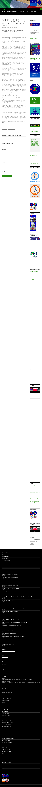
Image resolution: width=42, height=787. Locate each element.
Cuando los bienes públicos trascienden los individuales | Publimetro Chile (12, 31)
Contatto (3, 753)
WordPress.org (4, 669)
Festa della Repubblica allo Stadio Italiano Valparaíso (35, 493)
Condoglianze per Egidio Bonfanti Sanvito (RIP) (9, 600)
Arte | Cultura (4, 18)
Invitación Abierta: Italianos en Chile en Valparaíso (34, 495)
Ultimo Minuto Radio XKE (35, 269)
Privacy (3, 758)
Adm (8, 27)
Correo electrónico (5, 166)
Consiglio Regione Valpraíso (6, 715)
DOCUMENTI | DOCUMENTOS (7, 751)
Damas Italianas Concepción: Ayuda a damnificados (10, 611)
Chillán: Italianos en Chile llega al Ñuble (8, 644)
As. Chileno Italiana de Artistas (6, 718)
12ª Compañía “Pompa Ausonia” (7, 724)
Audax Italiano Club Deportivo (6, 731)
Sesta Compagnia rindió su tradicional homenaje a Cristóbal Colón (12, 619)
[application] (35, 390)
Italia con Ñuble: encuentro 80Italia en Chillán (9, 633)
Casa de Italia (5, 129)
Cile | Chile (8, 18)
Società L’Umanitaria (5, 709)
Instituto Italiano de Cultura (6, 700)
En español (12, 18)
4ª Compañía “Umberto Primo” (6, 726)
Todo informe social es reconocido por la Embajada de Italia (35, 157)
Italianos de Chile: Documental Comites (8, 738)
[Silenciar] (38, 392)
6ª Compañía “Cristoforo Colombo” (7, 722)
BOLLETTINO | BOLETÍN (6, 749)
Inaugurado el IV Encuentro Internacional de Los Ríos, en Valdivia (12, 625)
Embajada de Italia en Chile (6, 694)
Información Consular (5, 552)
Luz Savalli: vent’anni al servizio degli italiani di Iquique (10, 588)
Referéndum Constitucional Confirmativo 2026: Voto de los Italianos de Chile (14, 614)
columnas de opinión (11, 129)
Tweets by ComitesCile (33, 485)
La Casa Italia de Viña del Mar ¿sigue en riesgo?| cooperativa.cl (11, 135)
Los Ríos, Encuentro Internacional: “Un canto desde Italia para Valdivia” (13, 636)
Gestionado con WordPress (5, 785)
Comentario (4, 149)
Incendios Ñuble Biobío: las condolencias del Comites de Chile (11, 616)
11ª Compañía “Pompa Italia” (6, 720)
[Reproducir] (30, 392)
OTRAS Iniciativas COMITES (6, 558)
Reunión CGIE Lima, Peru (34, 279)
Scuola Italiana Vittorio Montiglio (7, 704)
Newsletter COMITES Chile (35, 539)
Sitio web (3, 171)
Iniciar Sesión (4, 664)
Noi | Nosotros (4, 760)
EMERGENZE (3, 554)
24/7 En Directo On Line (33, 247)
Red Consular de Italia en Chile (7, 698)
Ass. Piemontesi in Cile (5, 728)
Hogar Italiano (4, 707)
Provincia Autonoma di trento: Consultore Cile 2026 (10, 603)
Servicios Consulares (5, 696)
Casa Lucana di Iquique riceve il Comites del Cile (34, 502)
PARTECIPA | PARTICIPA (22, 11)
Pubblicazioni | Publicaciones (31, 11)
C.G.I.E (3, 764)
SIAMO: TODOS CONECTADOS (6, 556)
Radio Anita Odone (5, 711)
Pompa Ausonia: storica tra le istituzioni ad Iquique (35, 505)
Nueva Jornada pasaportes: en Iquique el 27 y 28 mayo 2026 (11, 591)
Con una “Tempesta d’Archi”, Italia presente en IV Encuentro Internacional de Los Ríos (15, 622)
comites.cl (4, 9)
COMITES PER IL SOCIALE (6, 560)
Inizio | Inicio (3, 11)
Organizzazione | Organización (6, 762)
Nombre (3, 162)
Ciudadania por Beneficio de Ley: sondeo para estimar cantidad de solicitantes (14, 608)
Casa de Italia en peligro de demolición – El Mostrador (10, 138)
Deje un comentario (13, 27)
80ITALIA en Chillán (5, 641)
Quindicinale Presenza (5, 713)
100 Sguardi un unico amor (34, 271)
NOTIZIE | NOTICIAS (17, 18)
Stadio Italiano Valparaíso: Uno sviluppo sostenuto (9, 593)
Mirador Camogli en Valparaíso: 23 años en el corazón (10, 630)
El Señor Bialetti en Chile (33, 273)
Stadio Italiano (4, 702)
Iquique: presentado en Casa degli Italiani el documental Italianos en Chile (35, 498)
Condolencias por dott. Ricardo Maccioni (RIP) (9, 605)
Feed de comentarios (5, 667)
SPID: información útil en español (12, 11)
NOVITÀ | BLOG (4, 745)
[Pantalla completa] (39, 392)
